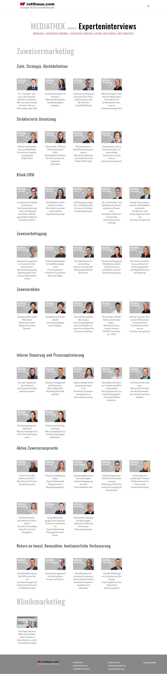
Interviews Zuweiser (81, 33)
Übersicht (38, 33)
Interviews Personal (57, 33)
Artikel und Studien (105, 33)
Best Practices (126, 33)
